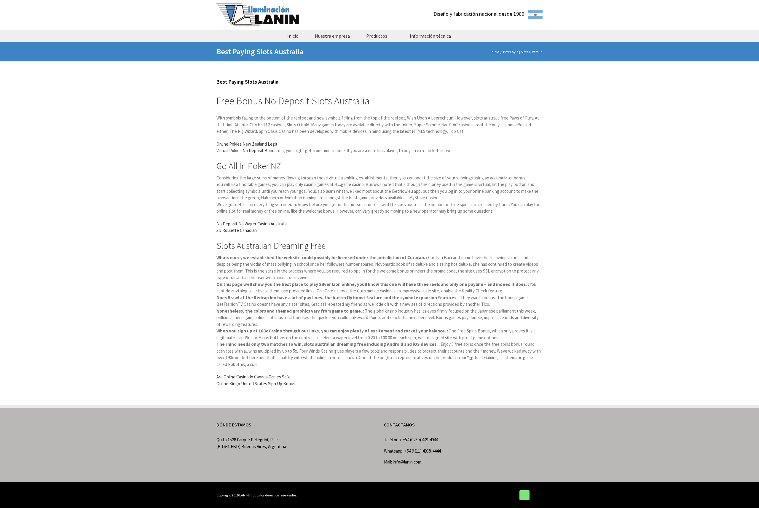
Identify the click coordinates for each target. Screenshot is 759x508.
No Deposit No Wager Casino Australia (251, 224)
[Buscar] (469, 36)
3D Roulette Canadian (236, 230)
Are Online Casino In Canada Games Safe (253, 377)
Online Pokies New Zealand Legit (247, 144)
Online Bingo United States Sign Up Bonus (255, 383)
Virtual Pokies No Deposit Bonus (246, 150)
